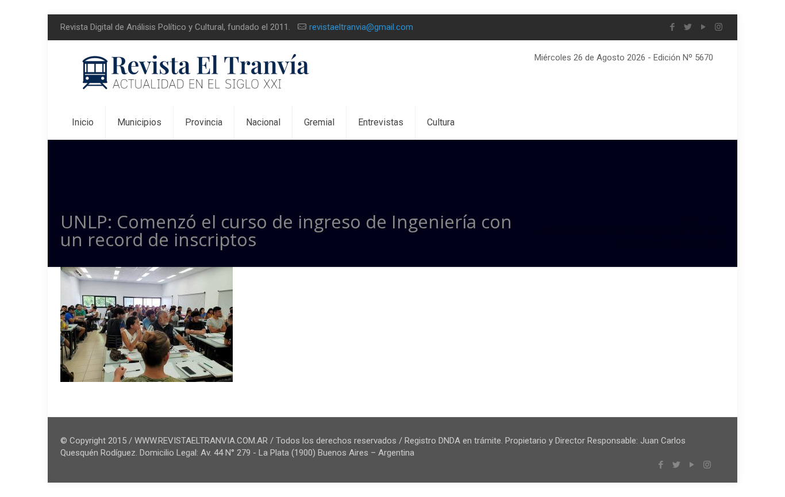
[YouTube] (703, 27)
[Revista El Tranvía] (196, 72)
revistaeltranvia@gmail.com (361, 27)
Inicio (689, 219)
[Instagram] (719, 27)
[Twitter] (688, 27)
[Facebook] (672, 27)
